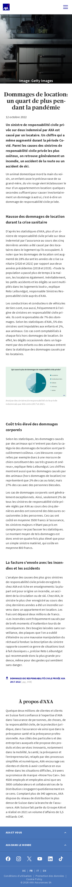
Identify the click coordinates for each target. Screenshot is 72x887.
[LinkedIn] (50, 859)
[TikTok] (61, 859)
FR (31, 870)
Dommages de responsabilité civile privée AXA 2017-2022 (37, 680)
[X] (29, 859)
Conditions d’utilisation (18, 876)
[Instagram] (18, 859)
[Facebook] (8, 859)
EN (45, 870)
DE (24, 870)
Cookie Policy (34, 879)
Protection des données (50, 876)
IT (38, 870)
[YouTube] (40, 859)
